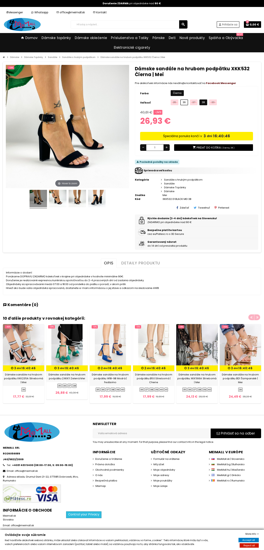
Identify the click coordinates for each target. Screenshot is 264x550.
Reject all (249, 545)
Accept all (248, 540)
